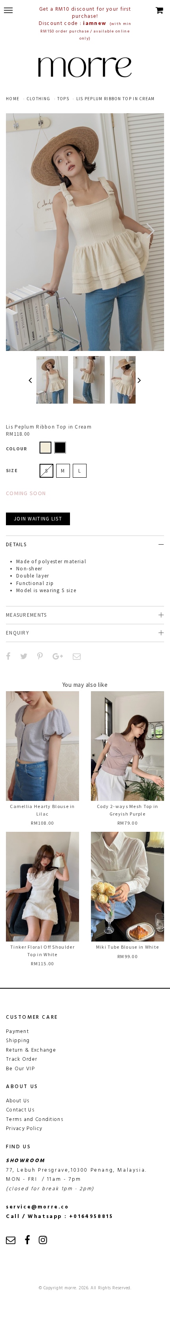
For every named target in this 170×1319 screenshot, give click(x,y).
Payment (17, 1031)
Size (12, 470)
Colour (16, 449)
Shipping (18, 1041)
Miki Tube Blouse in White (127, 947)
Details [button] (16, 544)
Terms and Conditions (34, 1119)
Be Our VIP (20, 1069)
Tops (63, 98)
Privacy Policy (24, 1129)
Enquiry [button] (17, 632)
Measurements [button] (26, 615)
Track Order (21, 1059)
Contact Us (20, 1110)
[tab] (85, 544)
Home (12, 98)
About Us (17, 1101)
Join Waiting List (38, 518)
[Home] (85, 67)
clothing (38, 98)
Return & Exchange (31, 1050)
